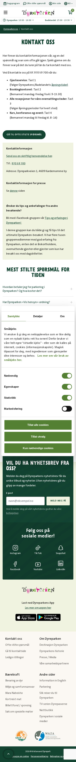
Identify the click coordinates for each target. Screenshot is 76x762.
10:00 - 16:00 (19, 20)
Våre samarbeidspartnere (54, 663)
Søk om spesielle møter (19, 711)
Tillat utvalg (38, 436)
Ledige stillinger (14, 657)
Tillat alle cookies (38, 424)
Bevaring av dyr (14, 680)
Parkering (45, 686)
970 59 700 (18, 163)
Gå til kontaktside (15, 651)
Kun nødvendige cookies (38, 448)
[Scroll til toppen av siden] (8, 754)
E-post (9, 493)
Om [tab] (62, 316)
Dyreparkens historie (51, 651)
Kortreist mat (13, 699)
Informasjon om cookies (19, 756)
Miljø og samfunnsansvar (19, 686)
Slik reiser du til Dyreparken (48, 695)
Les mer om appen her (38, 607)
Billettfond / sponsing (18, 705)
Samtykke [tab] (14, 316)
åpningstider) (59, 84)
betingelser (12, 513)
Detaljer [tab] (38, 316)
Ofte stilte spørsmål (17, 644)
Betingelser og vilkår (58, 756)
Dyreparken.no (11, 29)
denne (14, 190)
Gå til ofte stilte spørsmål (24, 134)
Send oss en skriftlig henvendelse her (29, 156)
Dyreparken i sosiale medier (51, 719)
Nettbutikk (46, 710)
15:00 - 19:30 (57, 20)
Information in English (52, 680)
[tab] (38, 289)
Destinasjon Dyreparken (53, 644)
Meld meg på (58, 500)
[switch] (67, 387)
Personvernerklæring (39, 756)
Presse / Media (47, 657)
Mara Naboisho (14, 693)
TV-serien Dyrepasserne (53, 704)
